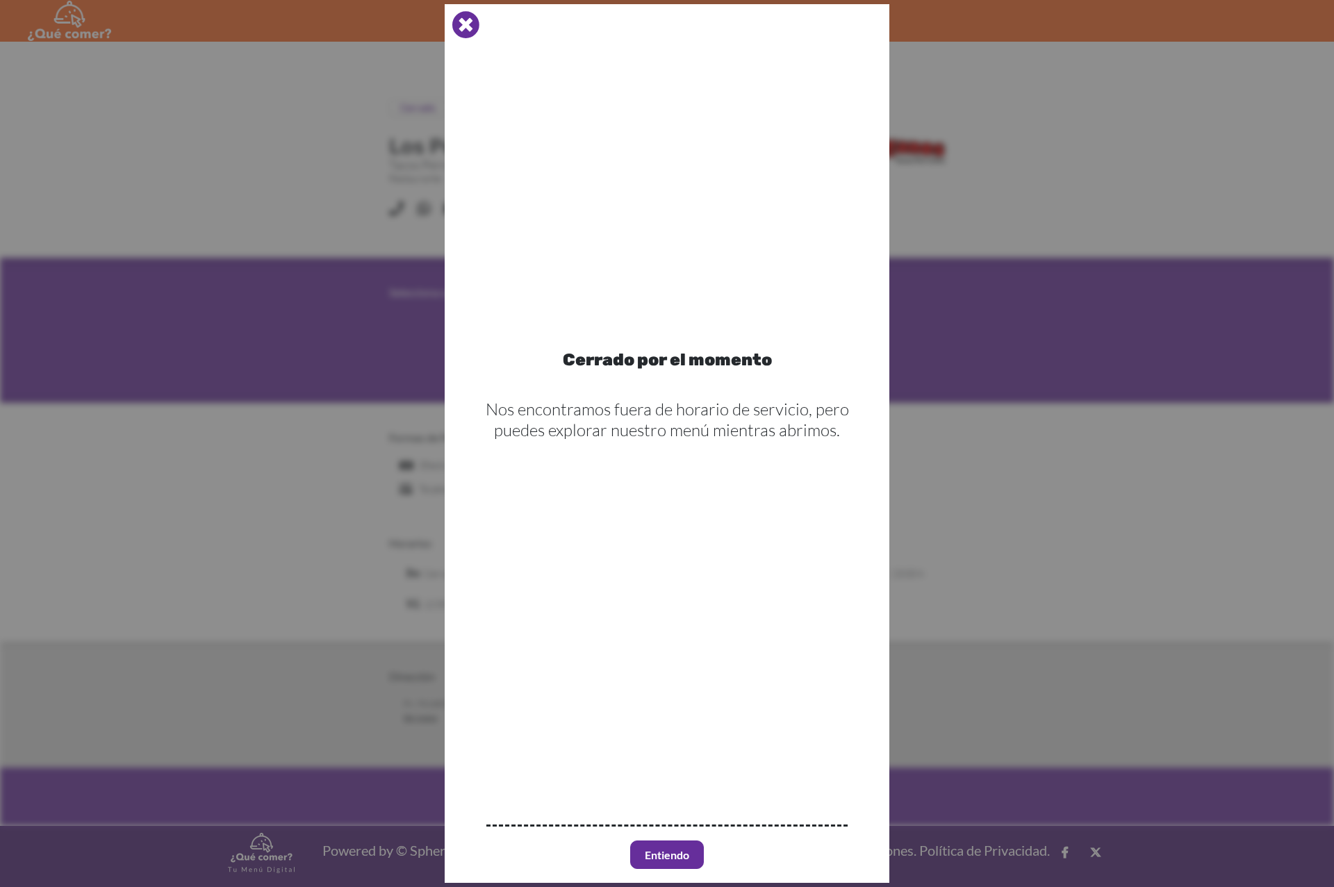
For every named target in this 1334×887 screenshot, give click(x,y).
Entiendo (667, 854)
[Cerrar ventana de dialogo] (465, 25)
